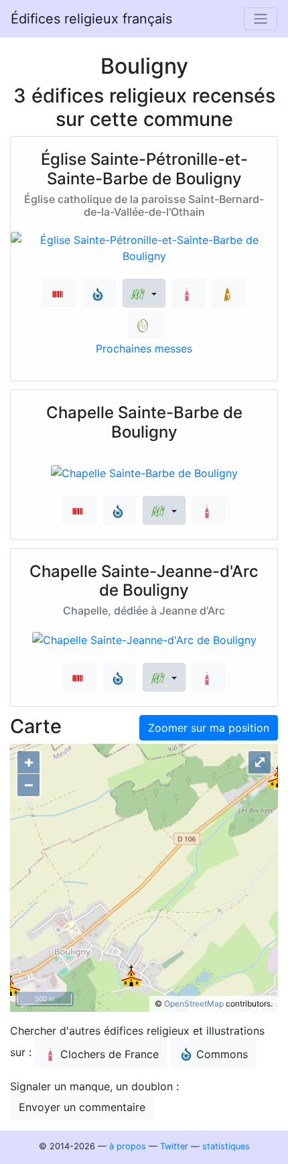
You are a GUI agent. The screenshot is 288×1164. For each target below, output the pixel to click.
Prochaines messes (144, 348)
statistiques (226, 1146)
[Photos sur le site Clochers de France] (188, 293)
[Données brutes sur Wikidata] (59, 293)
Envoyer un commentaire (82, 1107)
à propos (127, 1146)
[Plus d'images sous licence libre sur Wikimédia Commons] (99, 293)
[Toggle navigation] (260, 18)
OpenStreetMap (194, 1003)
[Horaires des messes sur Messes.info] (229, 293)
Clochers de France (109, 1054)
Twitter (174, 1146)
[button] (144, 293)
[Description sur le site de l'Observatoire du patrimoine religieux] (144, 324)
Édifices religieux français (91, 19)
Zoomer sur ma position (208, 727)
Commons (222, 1054)
